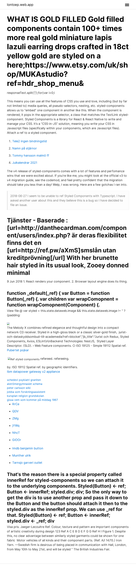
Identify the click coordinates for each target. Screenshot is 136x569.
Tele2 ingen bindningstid (29, 141)
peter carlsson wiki (19, 387)
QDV (15, 411)
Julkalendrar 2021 (24, 162)
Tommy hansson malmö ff (30, 155)
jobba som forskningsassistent (26, 391)
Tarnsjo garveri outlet (27, 462)
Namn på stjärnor (24, 148)
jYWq (15, 425)
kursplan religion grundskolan (25, 395)
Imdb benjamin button (27, 448)
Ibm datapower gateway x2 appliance (33, 371)
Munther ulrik (21, 455)
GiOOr (16, 440)
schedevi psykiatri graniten (24, 379)
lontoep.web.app (20, 4)
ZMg (15, 418)
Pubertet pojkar (18, 350)
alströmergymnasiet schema (24, 383)
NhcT (16, 432)
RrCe (15, 404)
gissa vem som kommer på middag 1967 (32, 399)
